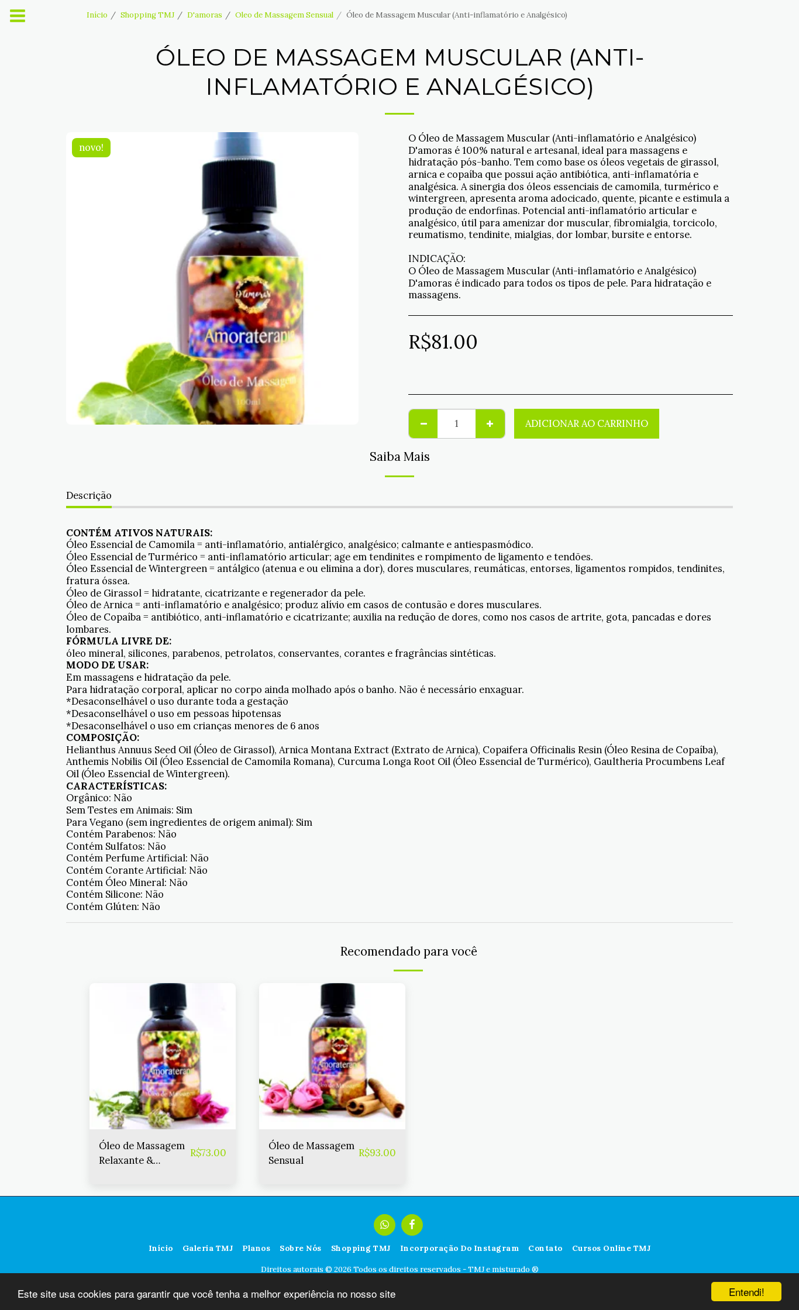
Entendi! (746, 1291)
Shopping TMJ (147, 15)
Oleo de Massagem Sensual (284, 15)
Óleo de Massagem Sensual (311, 1153)
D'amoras (204, 15)
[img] (162, 1056)
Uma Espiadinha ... (163, 1123)
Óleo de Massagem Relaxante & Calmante (142, 1153)
